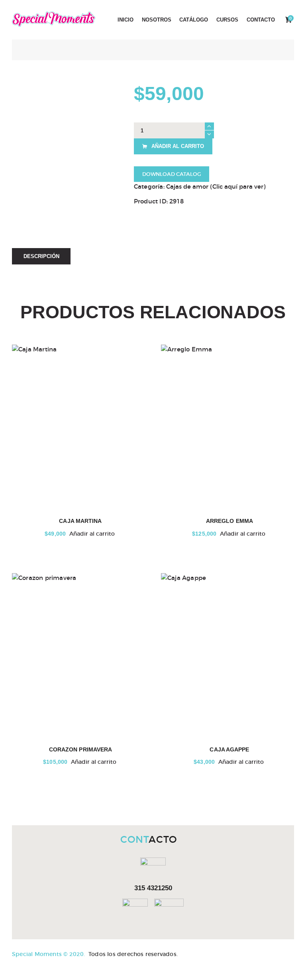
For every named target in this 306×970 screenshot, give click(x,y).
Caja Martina (80, 521)
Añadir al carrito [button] (92, 533)
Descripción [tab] (41, 256)
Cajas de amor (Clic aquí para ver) (215, 186)
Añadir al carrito (177, 146)
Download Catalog (171, 174)
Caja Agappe (229, 750)
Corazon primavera (80, 750)
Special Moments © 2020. (48, 954)
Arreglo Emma (229, 521)
